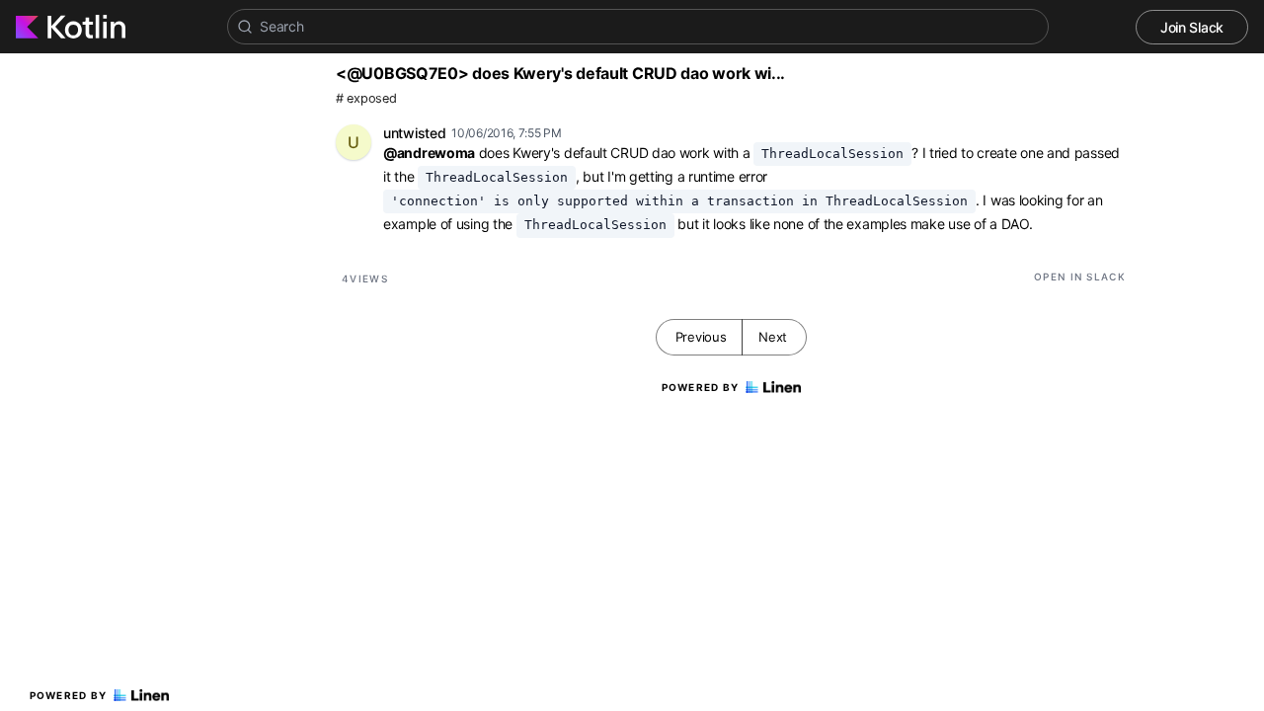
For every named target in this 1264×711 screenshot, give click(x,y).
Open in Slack (1080, 276)
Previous (701, 337)
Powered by (69, 695)
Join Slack (1192, 27)
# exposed (366, 98)
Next (772, 337)
